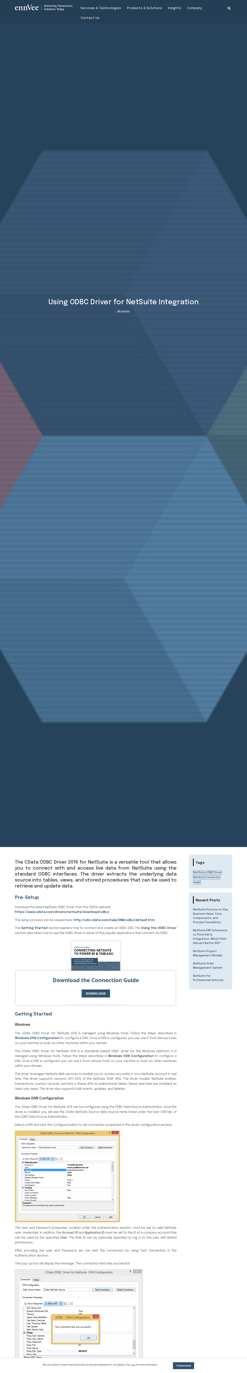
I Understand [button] (183, 1365)
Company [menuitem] (194, 8)
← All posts (122, 311)
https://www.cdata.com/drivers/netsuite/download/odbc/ (62, 912)
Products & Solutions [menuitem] (144, 8)
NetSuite (199, 872)
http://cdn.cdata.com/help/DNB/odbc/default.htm (114, 920)
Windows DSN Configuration (37, 1038)
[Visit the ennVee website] (43, 7)
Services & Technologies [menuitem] (101, 8)
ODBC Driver (214, 872)
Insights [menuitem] (174, 8)
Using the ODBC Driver (159, 928)
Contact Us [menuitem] (90, 18)
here (133, 1364)
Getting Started (34, 928)
